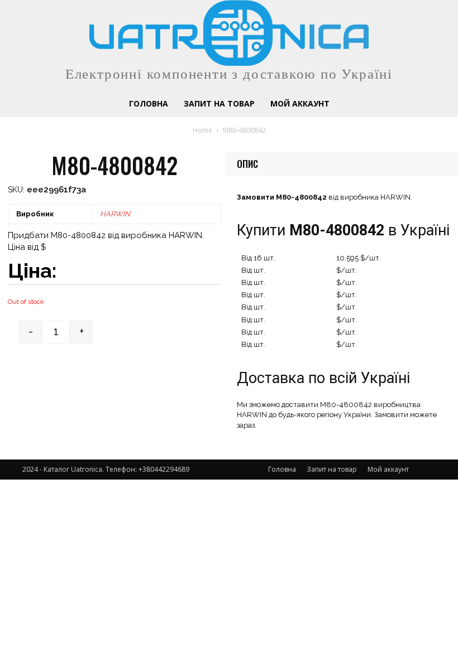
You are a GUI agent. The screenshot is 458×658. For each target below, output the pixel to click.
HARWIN (115, 214)
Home (202, 130)
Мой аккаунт (388, 469)
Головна (282, 469)
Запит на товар (332, 469)
